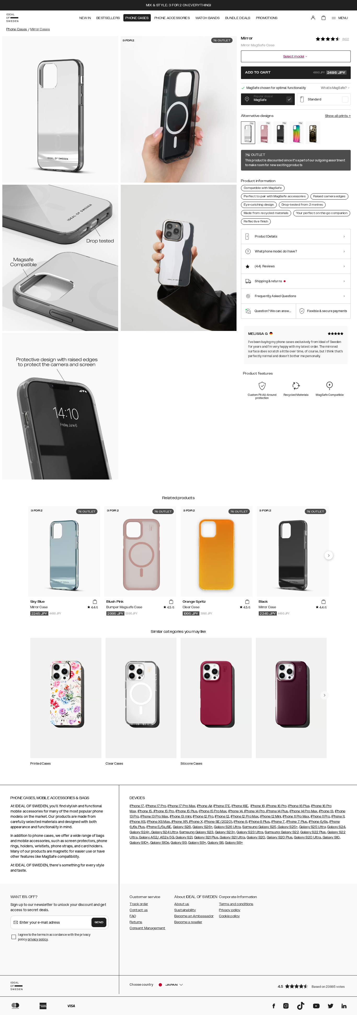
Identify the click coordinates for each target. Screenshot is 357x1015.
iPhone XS (137, 822)
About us (181, 904)
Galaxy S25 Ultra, (312, 827)
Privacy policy (229, 910)
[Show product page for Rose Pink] (264, 132)
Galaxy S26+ (202, 827)
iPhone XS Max (158, 822)
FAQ (133, 916)
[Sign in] (313, 18)
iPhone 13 (326, 811)
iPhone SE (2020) (218, 822)
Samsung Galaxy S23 (196, 832)
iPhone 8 (240, 822)
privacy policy (38, 939)
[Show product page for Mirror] (248, 132)
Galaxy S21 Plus (206, 837)
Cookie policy (229, 916)
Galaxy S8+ (234, 842)
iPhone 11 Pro (320, 816)
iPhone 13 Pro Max (154, 816)
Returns (136, 922)
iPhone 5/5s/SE (158, 827)
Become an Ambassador (194, 916)
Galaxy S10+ (139, 842)
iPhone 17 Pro (156, 806)
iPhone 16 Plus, (299, 806)
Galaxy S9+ (197, 842)
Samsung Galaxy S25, (259, 827)
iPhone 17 (137, 806)
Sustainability (185, 910)
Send (99, 922)
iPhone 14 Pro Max (303, 811)
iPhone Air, (205, 806)
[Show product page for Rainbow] (297, 132)
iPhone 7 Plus (296, 822)
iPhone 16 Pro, (276, 806)
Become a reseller (188, 922)
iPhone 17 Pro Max (181, 806)
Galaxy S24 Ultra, (165, 832)
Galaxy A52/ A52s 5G (156, 837)
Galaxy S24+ (139, 832)
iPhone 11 (337, 816)
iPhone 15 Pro (163, 811)
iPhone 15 (145, 811)
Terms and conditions (236, 904)
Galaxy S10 (330, 837)
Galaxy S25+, (287, 827)
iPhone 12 (222, 816)
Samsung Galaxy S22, (282, 832)
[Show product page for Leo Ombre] (313, 132)
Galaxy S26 (182, 827)
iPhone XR (179, 822)
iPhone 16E (240, 806)
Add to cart (295, 73)
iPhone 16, (258, 806)
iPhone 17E (222, 806)
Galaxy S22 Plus (313, 832)
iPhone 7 (278, 822)
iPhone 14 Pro (253, 811)
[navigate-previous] (329, 555)
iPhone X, (195, 822)
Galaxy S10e (159, 842)
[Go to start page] (12, 18)
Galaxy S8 (215, 842)
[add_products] (95, 602)
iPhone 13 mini (180, 816)
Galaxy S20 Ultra (307, 837)
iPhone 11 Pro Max (296, 816)
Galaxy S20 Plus (280, 837)
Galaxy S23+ (225, 832)
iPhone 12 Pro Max (244, 816)
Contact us (139, 910)
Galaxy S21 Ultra (232, 837)
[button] (312, 986)
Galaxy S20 (256, 837)
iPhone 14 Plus (277, 811)
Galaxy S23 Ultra (250, 832)
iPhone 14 (235, 811)
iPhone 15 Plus (186, 811)
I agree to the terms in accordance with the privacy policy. (54, 936)
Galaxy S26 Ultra (227, 827)
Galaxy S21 (183, 837)
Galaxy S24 (336, 827)
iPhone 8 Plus (259, 822)
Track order (139, 904)
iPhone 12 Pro (203, 816)
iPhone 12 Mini (270, 816)
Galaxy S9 (179, 842)
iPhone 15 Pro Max (213, 811)
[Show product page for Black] (280, 132)
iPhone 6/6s (318, 822)
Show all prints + (338, 116)
